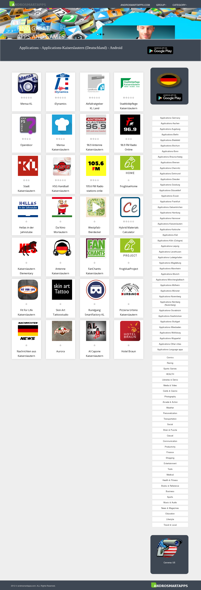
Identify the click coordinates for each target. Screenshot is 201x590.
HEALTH (170, 374)
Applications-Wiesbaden (170, 327)
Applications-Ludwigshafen (170, 257)
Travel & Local (170, 524)
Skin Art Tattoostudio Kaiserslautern (60, 314)
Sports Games (170, 368)
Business (170, 491)
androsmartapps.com (135, 4)
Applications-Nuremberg (170, 296)
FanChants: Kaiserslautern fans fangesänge (95, 273)
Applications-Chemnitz (170, 167)
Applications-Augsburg (170, 128)
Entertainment (170, 463)
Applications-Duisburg (170, 184)
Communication (170, 441)
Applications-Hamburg (170, 212)
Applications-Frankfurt (170, 201)
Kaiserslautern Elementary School (26, 273)
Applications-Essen (170, 195)
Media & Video (170, 385)
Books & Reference (170, 485)
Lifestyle (170, 519)
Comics (170, 357)
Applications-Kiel (170, 234)
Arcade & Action (170, 401)
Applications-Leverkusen (170, 251)
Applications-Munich (170, 273)
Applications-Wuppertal (170, 338)
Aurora (60, 351)
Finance (170, 452)
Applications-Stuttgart (170, 321)
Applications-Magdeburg (170, 262)
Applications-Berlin (170, 134)
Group (160, 4)
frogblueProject (128, 269)
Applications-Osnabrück (170, 310)
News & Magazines (170, 508)
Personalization (170, 413)
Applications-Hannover (170, 218)
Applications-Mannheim (170, 268)
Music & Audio (170, 502)
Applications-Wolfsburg (170, 332)
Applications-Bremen (170, 162)
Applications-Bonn (170, 151)
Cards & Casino (170, 390)
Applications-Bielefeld (170, 140)
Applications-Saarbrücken (170, 315)
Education (170, 513)
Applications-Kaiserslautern (170, 223)
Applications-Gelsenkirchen (170, 207)
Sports (170, 496)
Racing (170, 362)
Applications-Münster (170, 290)
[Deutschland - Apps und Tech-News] (160, 49)
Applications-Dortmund (170, 173)
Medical (170, 474)
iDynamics (60, 103)
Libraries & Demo (170, 379)
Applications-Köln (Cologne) (170, 240)
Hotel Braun (128, 351)
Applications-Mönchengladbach (170, 279)
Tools (170, 468)
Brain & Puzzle (170, 429)
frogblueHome (128, 186)
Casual (170, 435)
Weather (170, 407)
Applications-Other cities (170, 343)
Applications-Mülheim (170, 285)
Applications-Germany (170, 117)
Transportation (170, 418)
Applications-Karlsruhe (170, 229)
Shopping (170, 457)
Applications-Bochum (170, 145)
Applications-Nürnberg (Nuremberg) (170, 303)
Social (170, 424)
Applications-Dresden (170, 179)
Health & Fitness (170, 480)
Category (179, 4)
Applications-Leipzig (170, 245)
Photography (170, 396)
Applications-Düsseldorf (170, 190)
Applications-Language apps (170, 349)
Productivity (170, 446)
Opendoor (26, 145)
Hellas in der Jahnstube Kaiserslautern (26, 232)
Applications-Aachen (170, 123)
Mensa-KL (26, 103)
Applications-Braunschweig (170, 156)
